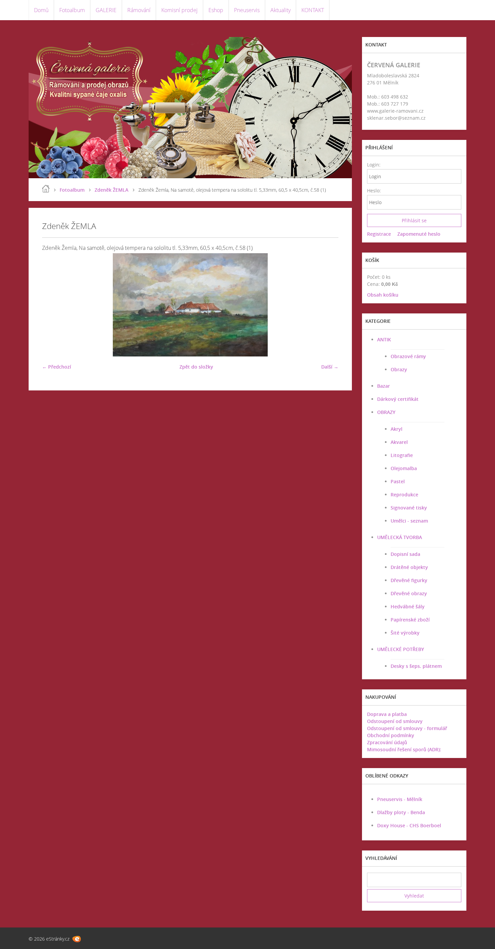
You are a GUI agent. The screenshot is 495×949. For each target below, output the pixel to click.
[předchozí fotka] (53, 304)
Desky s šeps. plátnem (416, 666)
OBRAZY (386, 412)
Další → (329, 367)
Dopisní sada (405, 554)
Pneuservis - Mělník (399, 799)
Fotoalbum (72, 10)
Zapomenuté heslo (418, 234)
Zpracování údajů (387, 742)
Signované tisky (409, 507)
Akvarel (399, 442)
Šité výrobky (405, 633)
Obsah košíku (382, 295)
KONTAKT (312, 10)
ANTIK (384, 339)
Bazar (383, 386)
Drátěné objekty (409, 567)
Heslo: (373, 190)
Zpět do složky (196, 367)
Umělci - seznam (409, 521)
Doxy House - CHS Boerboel (409, 825)
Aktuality (280, 10)
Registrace (379, 234)
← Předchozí (56, 367)
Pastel (398, 481)
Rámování (139, 10)
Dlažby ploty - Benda (401, 812)
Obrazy (399, 369)
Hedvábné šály (408, 606)
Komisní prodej (179, 10)
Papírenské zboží (410, 619)
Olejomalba (404, 468)
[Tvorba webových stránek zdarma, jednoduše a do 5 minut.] (76, 939)
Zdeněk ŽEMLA (111, 190)
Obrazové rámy (408, 356)
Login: (373, 164)
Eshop (215, 10)
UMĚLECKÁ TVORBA (399, 537)
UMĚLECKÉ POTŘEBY (400, 649)
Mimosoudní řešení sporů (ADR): (404, 749)
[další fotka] (327, 304)
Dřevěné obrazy (409, 593)
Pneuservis (247, 10)
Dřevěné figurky (409, 580)
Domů (41, 10)
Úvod (46, 189)
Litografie (402, 455)
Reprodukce (404, 494)
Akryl (396, 429)
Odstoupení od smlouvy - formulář (407, 728)
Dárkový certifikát (398, 399)
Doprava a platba (387, 714)
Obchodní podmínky (390, 735)
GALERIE (106, 10)
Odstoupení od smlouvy (395, 721)
